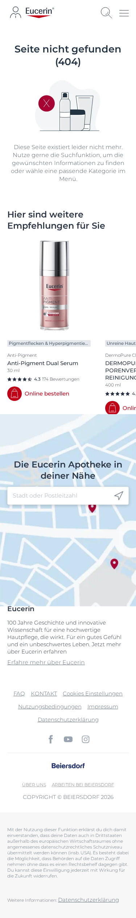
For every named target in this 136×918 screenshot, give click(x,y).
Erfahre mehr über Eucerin (46, 662)
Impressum (102, 706)
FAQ (19, 693)
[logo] (40, 13)
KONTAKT (44, 693)
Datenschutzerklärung (68, 719)
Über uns (34, 784)
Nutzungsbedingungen (50, 706)
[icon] (118, 495)
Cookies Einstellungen (93, 693)
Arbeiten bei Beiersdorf (83, 784)
